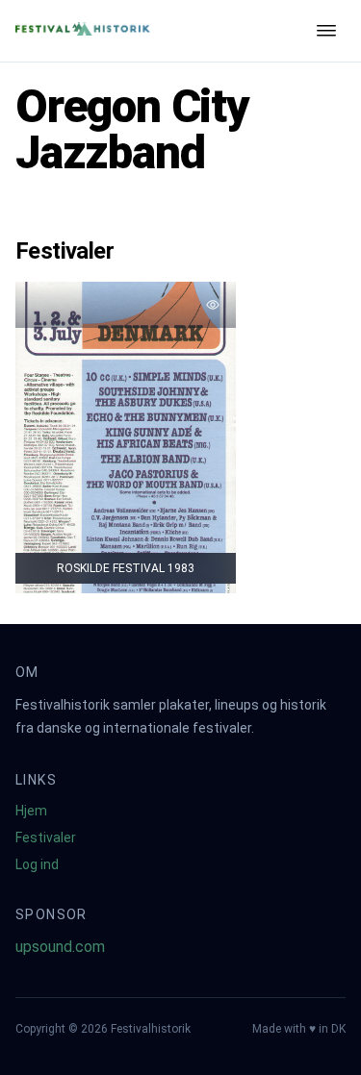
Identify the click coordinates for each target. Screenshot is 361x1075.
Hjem (31, 810)
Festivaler (45, 837)
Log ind (37, 864)
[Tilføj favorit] (212, 304)
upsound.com (60, 947)
